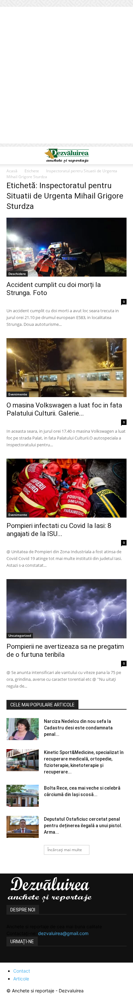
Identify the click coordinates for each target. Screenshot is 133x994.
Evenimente (17, 394)
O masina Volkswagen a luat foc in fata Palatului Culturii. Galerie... (64, 409)
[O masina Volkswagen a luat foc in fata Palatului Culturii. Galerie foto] (66, 367)
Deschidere (17, 273)
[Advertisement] (66, 76)
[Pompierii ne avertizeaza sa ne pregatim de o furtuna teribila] (66, 608)
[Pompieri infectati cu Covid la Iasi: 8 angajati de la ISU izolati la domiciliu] (66, 488)
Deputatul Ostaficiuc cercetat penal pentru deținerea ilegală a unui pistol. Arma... (83, 826)
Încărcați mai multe (64, 849)
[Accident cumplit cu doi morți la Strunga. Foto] (66, 247)
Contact (21, 971)
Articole (21, 978)
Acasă (11, 171)
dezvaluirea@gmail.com (63, 933)
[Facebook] (12, 959)
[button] (11, 155)
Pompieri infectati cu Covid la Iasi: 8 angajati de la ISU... (58, 530)
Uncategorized (19, 635)
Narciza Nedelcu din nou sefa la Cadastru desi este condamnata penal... (78, 728)
